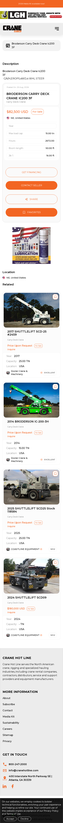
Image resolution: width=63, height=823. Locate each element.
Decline (24, 818)
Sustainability (11, 722)
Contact (8, 710)
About (6, 698)
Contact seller (31, 185)
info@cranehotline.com (23, 770)
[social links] (4, 786)
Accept (10, 818)
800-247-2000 (18, 764)
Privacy (7, 741)
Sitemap (8, 735)
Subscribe (9, 704)
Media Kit (9, 716)
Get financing (31, 172)
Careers (7, 728)
